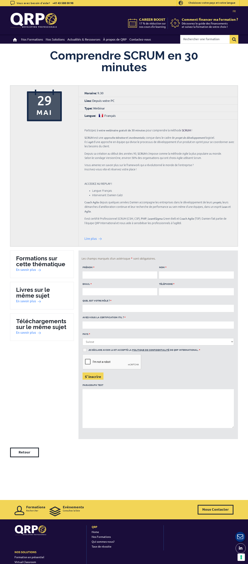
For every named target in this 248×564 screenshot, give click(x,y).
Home (95, 532)
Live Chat (240, 537)
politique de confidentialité (150, 349)
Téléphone (166, 283)
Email (87, 283)
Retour (24, 452)
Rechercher (35, 508)
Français (110, 115)
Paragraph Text (93, 384)
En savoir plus (26, 269)
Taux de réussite (101, 546)
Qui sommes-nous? (103, 541)
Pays (86, 333)
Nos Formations (101, 536)
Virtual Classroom (25, 562)
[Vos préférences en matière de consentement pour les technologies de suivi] (241, 557)
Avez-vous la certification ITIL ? (104, 317)
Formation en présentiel (29, 557)
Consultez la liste (73, 508)
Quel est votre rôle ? (97, 300)
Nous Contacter (215, 509)
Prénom (88, 267)
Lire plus (90, 238)
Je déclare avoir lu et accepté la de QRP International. (144, 349)
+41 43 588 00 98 (63, 3)
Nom (162, 267)
